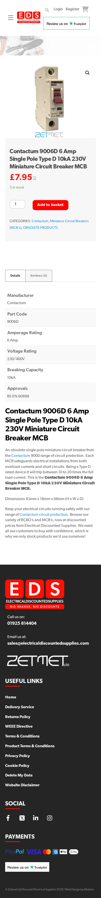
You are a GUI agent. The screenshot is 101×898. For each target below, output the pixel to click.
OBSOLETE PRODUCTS (40, 228)
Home (10, 697)
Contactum (40, 221)
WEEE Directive (19, 727)
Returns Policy (17, 717)
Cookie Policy (17, 766)
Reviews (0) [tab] (38, 275)
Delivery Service (19, 707)
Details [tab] (15, 275)
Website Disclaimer (22, 785)
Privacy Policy (17, 756)
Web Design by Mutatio (79, 889)
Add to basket (50, 205)
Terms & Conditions (22, 736)
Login (58, 9)
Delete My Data (19, 775)
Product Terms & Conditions (29, 746)
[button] (87, 72)
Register (72, 9)
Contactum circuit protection (43, 515)
